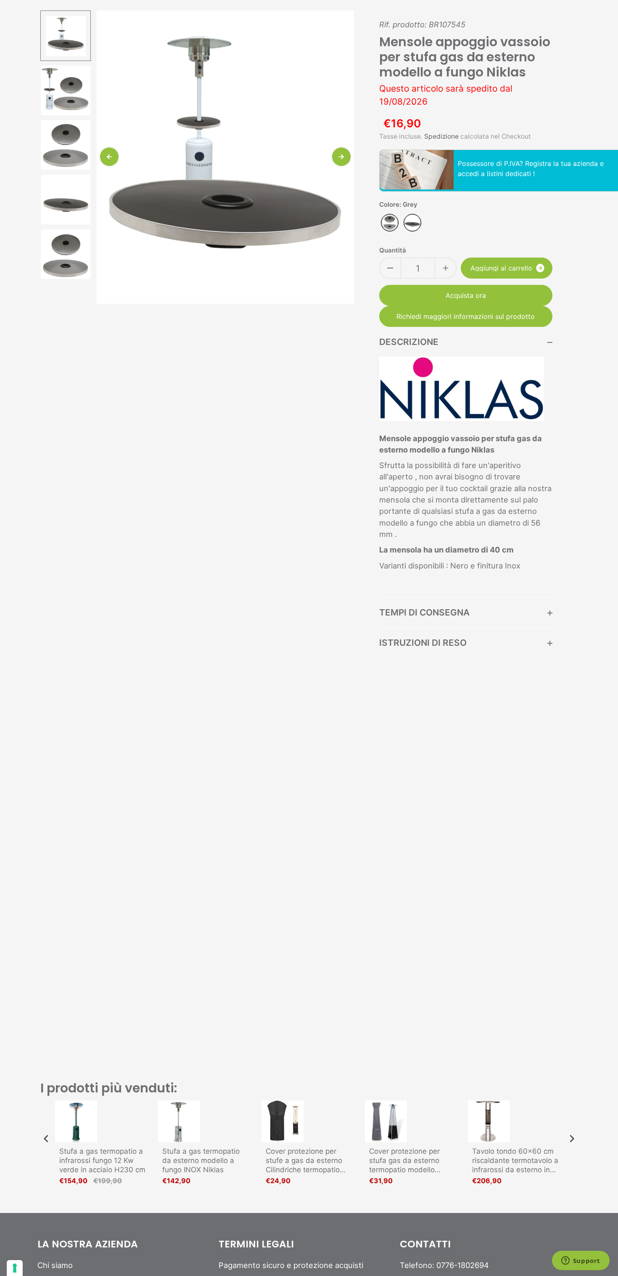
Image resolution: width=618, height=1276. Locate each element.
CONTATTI (425, 1244)
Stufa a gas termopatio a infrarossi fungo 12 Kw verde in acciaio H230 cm (102, 1160)
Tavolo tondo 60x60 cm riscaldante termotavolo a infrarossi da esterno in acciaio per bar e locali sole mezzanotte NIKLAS (515, 1160)
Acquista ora (466, 295)
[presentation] (46, 1138)
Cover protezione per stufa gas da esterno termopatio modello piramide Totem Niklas (407, 1160)
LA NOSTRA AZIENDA (87, 1244)
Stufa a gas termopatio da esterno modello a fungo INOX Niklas (201, 1160)
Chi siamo (55, 1265)
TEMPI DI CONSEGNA (424, 612)
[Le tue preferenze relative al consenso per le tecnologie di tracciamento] (15, 1268)
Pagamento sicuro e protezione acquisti (291, 1265)
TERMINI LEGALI (256, 1244)
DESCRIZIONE (408, 342)
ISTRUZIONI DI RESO (423, 642)
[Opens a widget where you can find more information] (581, 1261)
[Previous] (109, 156)
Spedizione (441, 136)
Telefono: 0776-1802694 (444, 1265)
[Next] (341, 156)
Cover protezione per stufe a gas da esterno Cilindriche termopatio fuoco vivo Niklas (304, 1160)
